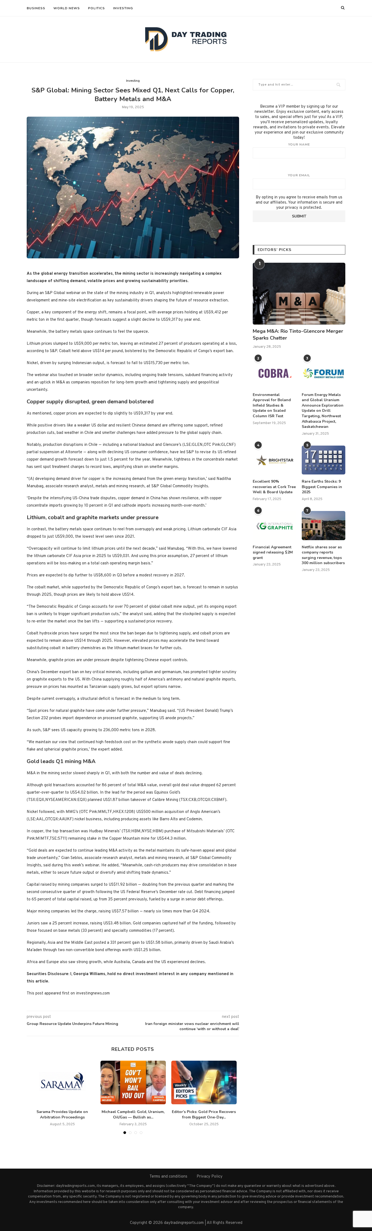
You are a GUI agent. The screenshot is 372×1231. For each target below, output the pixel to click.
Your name (299, 144)
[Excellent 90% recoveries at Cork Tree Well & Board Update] (274, 460)
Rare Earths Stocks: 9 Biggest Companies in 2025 (322, 487)
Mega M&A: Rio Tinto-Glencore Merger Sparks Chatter (298, 334)
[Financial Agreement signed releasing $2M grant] (274, 525)
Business (36, 8)
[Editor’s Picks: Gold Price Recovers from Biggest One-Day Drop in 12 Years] (204, 1082)
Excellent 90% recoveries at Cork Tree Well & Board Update (274, 487)
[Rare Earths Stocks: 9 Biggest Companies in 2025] (323, 460)
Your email (299, 175)
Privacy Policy (209, 1176)
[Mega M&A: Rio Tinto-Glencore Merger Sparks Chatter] (299, 294)
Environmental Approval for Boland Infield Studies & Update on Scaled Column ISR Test (272, 405)
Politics (96, 8)
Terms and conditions (168, 1176)
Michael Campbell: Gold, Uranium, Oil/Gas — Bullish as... (133, 1114)
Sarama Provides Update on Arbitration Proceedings (62, 1114)
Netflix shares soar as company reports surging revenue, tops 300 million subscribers (323, 555)
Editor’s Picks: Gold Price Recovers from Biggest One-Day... (204, 1114)
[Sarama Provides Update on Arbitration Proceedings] (62, 1082)
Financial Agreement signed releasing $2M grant (273, 552)
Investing (123, 8)
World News (66, 8)
